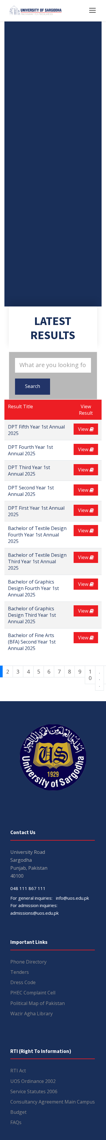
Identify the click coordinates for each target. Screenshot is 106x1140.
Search (32, 386)
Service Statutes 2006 (33, 1091)
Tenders (19, 972)
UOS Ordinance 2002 (33, 1081)
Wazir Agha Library (31, 1013)
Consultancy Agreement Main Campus (52, 1102)
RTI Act (18, 1070)
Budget (18, 1112)
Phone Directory (28, 962)
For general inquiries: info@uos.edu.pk (49, 898)
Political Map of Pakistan (37, 1003)
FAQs (15, 1122)
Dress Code (23, 982)
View (84, 429)
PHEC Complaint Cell (32, 992)
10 (90, 675)
